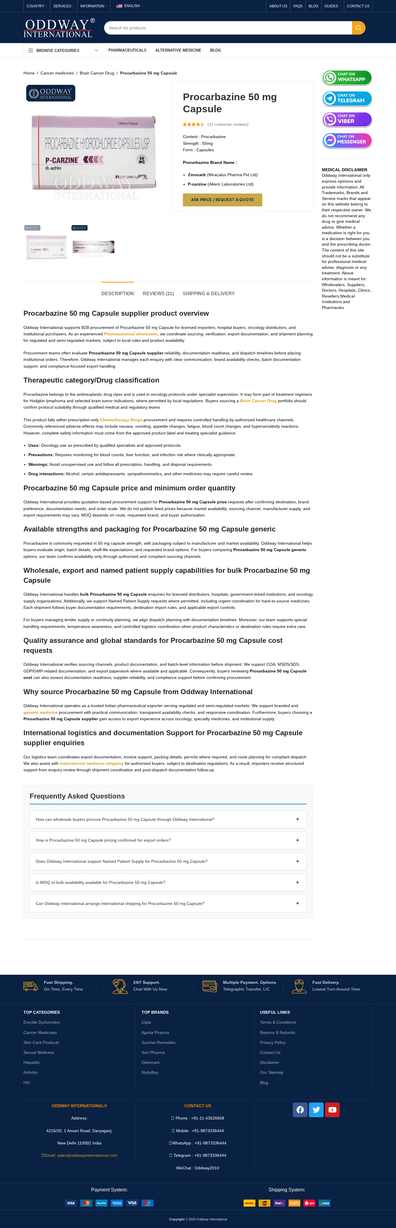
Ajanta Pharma (155, 1032)
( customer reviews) (228, 124)
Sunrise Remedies (159, 1042)
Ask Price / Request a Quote (222, 199)
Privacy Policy (272, 1042)
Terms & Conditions (278, 1022)
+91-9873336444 (211, 1143)
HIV (26, 1082)
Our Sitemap (271, 1072)
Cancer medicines (57, 73)
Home (29, 73)
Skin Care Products (41, 1042)
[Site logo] (59, 27)
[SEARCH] (359, 28)
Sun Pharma (153, 1052)
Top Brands (155, 1012)
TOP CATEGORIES (41, 1012)
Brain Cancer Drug (97, 73)
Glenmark (151, 1062)
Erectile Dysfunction (41, 1022)
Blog (264, 1082)
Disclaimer (269, 1062)
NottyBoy (150, 1072)
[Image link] (109, 1202)
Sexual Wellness (38, 1052)
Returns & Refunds (277, 1032)
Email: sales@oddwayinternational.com (81, 1155)
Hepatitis (31, 1062)
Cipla (146, 1022)
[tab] (117, 291)
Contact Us (270, 1052)
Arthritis (30, 1072)
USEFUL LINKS (275, 1012)
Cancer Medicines (40, 1032)
